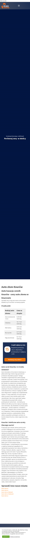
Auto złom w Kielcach (7, 492)
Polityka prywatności (15, 536)
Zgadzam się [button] (6, 536)
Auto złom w (4, 488)
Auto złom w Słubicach (7, 494)
